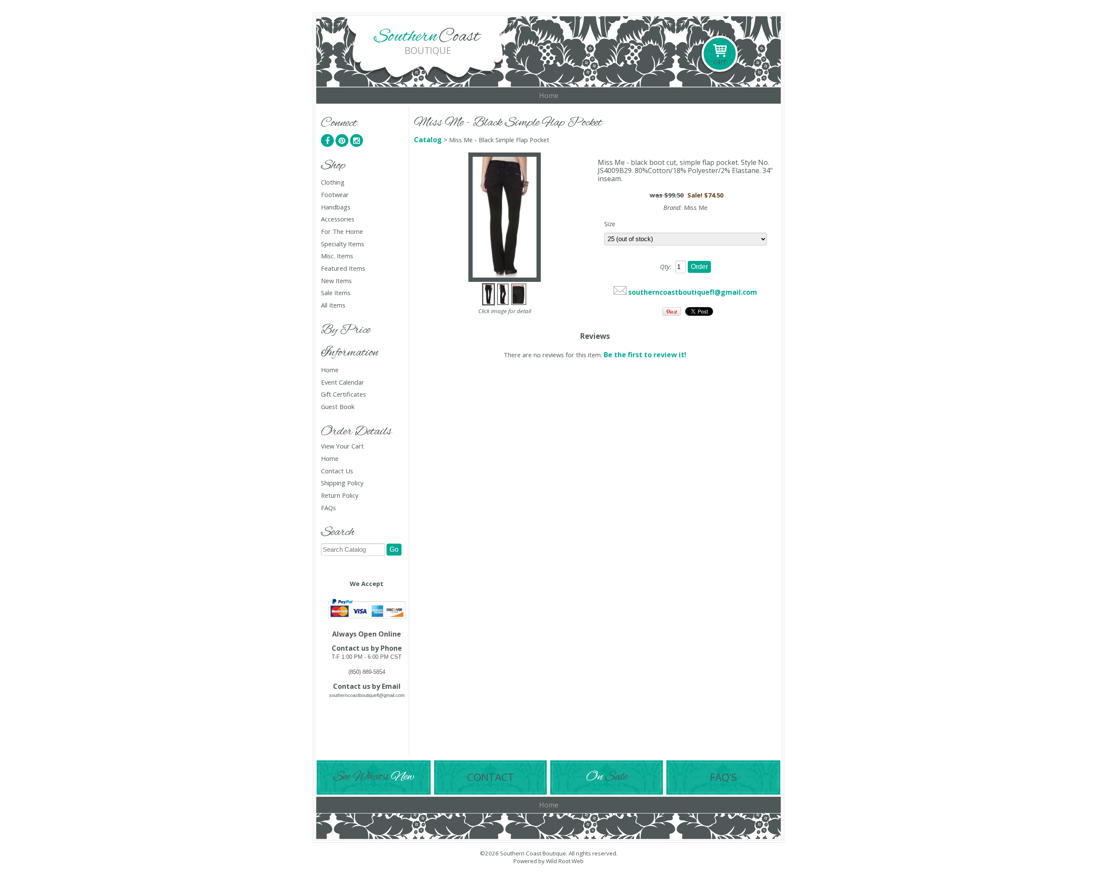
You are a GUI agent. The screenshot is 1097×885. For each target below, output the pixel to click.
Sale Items (336, 293)
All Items (333, 305)
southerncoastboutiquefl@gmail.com (692, 292)
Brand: (672, 207)
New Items (336, 281)
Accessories (337, 219)
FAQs (328, 508)
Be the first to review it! (645, 354)
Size (609, 223)
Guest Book (337, 407)
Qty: (665, 266)
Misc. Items (337, 256)
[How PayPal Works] (366, 619)
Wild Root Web (565, 861)
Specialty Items (342, 244)
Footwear (335, 195)
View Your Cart (342, 446)
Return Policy (339, 495)
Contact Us (337, 471)
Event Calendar (342, 382)
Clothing (333, 182)
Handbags (336, 207)
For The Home (342, 231)
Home (548, 95)
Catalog (428, 139)
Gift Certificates (343, 394)
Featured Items (343, 268)
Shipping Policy (342, 483)
